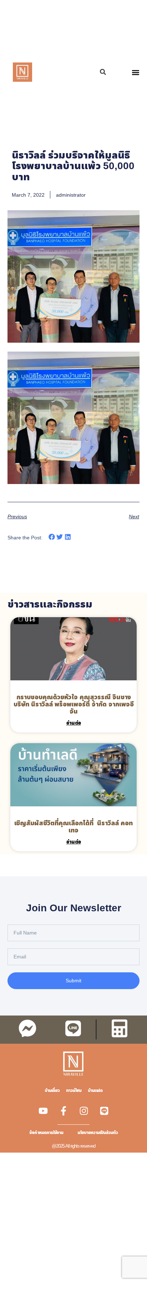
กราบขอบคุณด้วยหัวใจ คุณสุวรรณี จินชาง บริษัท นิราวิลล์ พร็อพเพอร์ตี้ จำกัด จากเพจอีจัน (74, 703)
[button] (135, 72)
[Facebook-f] (63, 1111)
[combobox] (69, 72)
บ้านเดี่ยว (52, 1090)
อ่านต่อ (73, 722)
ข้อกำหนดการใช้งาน (46, 1132)
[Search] (103, 72)
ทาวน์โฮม (73, 1090)
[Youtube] (43, 1111)
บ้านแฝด (95, 1090)
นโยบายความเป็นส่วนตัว (97, 1132)
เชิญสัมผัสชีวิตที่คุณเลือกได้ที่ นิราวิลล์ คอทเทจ (73, 826)
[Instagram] (84, 1111)
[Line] (104, 1111)
